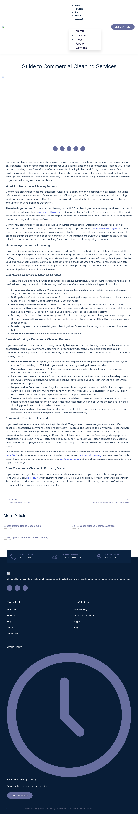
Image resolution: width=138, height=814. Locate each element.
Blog (76, 12)
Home (77, 5)
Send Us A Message (70, 555)
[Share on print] (82, 148)
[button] (85, 22)
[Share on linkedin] (62, 148)
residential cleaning (90, 455)
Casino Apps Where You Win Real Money (26, 537)
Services (78, 8)
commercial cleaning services (107, 228)
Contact (78, 19)
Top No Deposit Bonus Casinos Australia (93, 526)
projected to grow (49, 211)
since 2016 (11, 455)
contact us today (69, 458)
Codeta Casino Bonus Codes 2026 (22, 526)
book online (33, 477)
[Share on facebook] (55, 148)
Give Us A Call (26, 555)
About (77, 15)
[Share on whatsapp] (69, 148)
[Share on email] (75, 148)
